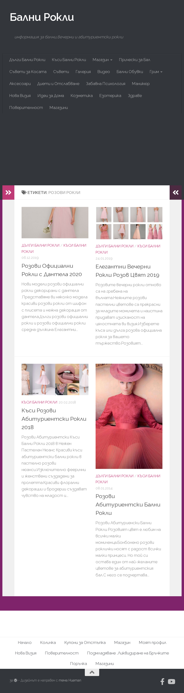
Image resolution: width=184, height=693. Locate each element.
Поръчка (78, 663)
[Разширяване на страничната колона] (8, 192)
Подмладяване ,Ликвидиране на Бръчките (128, 653)
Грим (154, 71)
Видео (104, 71)
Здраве (135, 95)
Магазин (101, 59)
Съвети (61, 71)
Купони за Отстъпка (85, 642)
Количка (48, 642)
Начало (25, 642)
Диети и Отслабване (58, 83)
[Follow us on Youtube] (171, 681)
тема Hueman (70, 680)
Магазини (59, 107)
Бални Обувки (130, 71)
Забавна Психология (105, 83)
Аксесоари (20, 83)
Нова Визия (20, 95)
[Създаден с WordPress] (15, 680)
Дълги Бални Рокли (27, 59)
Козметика (82, 95)
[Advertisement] (92, 149)
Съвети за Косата (27, 71)
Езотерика (110, 95)
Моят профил (152, 642)
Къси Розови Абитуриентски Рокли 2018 (54, 418)
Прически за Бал (134, 59)
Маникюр (141, 83)
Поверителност (26, 107)
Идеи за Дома (50, 95)
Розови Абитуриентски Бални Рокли (128, 504)
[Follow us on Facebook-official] (162, 681)
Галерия (83, 71)
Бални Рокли (42, 17)
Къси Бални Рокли (69, 59)
